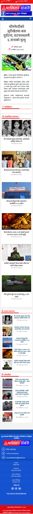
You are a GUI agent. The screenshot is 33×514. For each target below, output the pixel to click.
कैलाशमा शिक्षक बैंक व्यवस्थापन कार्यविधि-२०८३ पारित (22, 340)
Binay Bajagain (25, 513)
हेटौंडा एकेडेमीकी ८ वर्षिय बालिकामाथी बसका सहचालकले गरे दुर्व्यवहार (22, 392)
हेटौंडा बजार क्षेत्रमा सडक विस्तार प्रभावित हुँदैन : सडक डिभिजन (22, 381)
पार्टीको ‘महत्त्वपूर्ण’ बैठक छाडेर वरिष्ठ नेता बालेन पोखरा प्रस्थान (22, 362)
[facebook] (16, 13)
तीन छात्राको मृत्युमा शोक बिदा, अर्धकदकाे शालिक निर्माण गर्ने (22, 317)
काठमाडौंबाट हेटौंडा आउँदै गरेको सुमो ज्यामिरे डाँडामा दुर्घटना (22, 404)
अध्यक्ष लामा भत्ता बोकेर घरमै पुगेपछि (22, 414)
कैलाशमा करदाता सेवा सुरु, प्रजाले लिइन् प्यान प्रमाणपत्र (22, 328)
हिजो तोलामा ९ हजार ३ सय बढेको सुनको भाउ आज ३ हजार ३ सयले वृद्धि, (22, 351)
